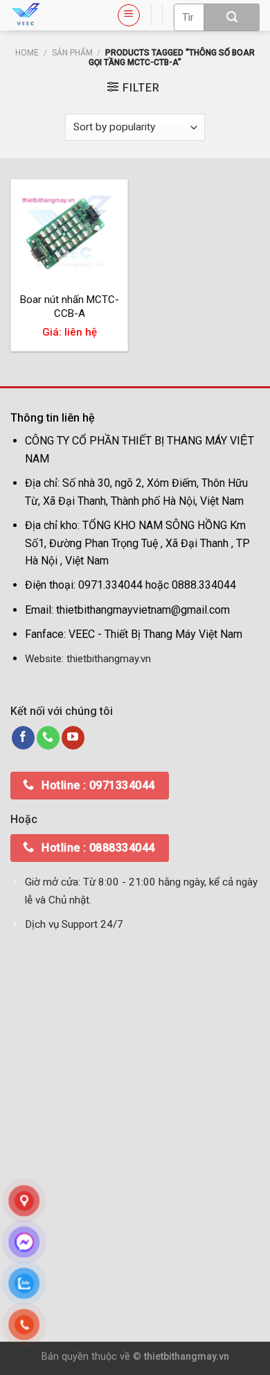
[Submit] (232, 17)
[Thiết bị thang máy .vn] (53, 15)
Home (27, 53)
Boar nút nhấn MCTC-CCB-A (69, 306)
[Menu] (129, 15)
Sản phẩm (72, 53)
